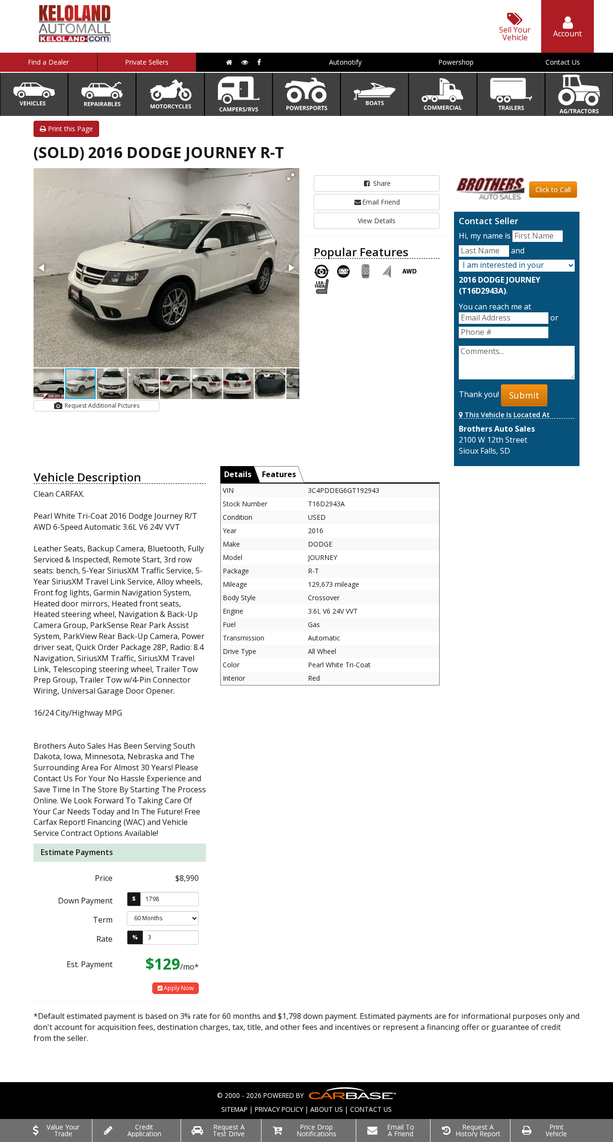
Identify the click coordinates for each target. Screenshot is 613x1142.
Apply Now (177, 988)
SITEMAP (234, 1109)
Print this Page (69, 128)
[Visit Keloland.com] (75, 39)
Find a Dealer (48, 62)
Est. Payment (90, 964)
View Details (377, 220)
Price (104, 878)
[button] (290, 176)
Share (381, 183)
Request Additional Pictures (101, 405)
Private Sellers (147, 62)
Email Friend (381, 201)
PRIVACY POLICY (279, 1109)
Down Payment (85, 900)
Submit (524, 395)
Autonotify (345, 62)
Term (103, 919)
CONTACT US (371, 1109)
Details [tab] (237, 474)
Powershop (456, 62)
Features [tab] (279, 474)
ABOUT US (326, 1109)
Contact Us (562, 62)
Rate (104, 939)
